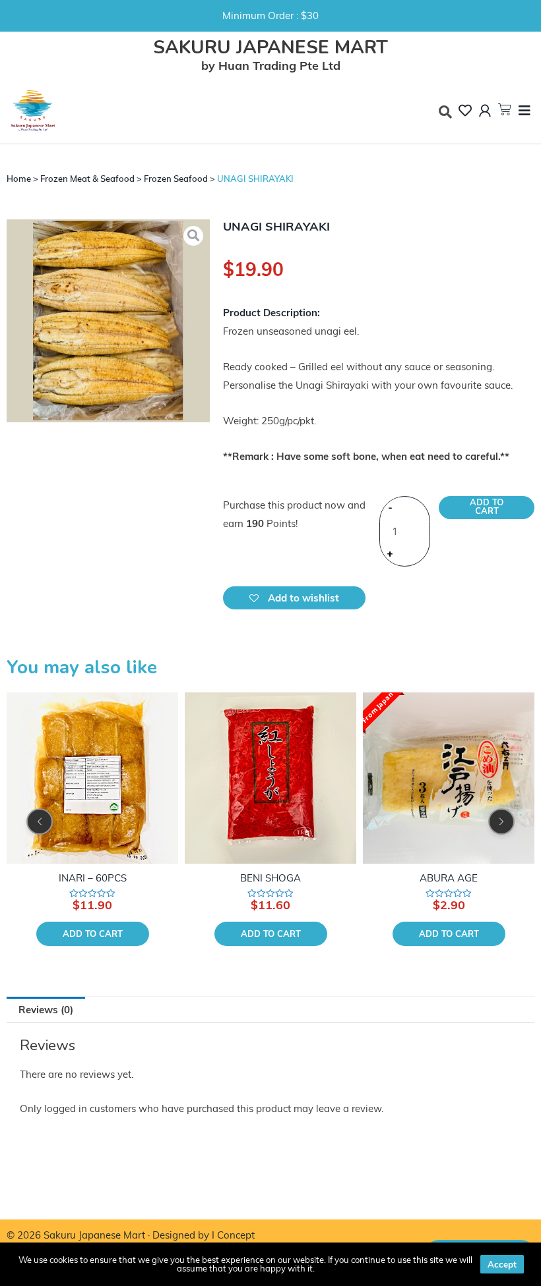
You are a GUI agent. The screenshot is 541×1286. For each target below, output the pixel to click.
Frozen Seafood (176, 178)
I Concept (233, 1235)
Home (19, 178)
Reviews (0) (45, 1009)
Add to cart (486, 507)
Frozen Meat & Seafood (87, 178)
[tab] (46, 1009)
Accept (502, 1264)
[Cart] (504, 109)
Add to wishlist (302, 598)
